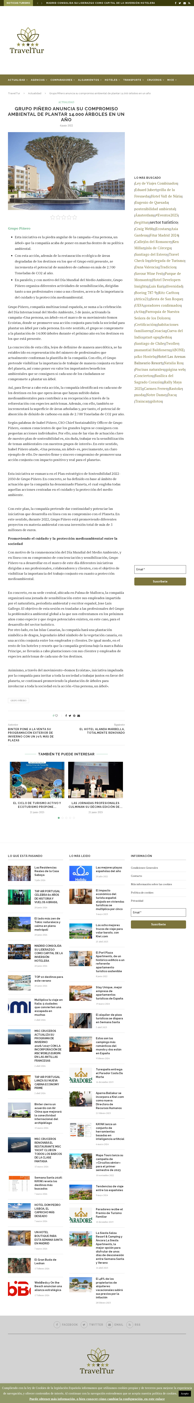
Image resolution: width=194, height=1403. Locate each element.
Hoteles (111, 80)
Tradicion (168, 267)
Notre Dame (156, 395)
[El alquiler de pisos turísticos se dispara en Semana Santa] (80, 1020)
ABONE (178, 350)
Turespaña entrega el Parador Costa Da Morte (109, 1073)
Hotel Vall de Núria (166, 196)
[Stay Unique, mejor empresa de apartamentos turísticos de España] (80, 993)
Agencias (38, 80)
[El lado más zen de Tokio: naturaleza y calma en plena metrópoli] (19, 924)
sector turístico (164, 222)
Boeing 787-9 (145, 292)
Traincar (142, 401)
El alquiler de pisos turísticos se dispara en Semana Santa (109, 1018)
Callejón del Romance (153, 241)
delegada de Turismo (168, 260)
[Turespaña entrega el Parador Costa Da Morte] (80, 1075)
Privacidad (137, 900)
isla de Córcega (158, 248)
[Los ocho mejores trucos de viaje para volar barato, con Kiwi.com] (80, 931)
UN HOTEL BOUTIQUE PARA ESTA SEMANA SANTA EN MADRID (48, 1238)
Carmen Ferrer (155, 388)
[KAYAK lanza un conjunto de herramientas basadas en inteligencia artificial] (80, 1130)
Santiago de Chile (149, 343)
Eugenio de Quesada (151, 202)
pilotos (156, 401)
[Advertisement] (127, 40)
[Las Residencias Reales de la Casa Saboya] (19, 873)
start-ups (152, 337)
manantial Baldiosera (152, 350)
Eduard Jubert (146, 189)
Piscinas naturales (149, 369)
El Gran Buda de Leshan (45, 1261)
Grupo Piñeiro (18, 700)
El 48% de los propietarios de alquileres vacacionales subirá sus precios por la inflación (109, 1288)
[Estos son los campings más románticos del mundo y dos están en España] (80, 1044)
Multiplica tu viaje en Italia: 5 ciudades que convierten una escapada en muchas (48, 1007)
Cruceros (154, 80)
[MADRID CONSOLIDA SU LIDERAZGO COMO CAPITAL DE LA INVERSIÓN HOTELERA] (19, 951)
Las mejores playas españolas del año (109, 869)
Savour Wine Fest (149, 273)
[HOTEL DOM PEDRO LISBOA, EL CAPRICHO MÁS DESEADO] (19, 1210)
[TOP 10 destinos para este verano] (19, 982)
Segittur (141, 222)
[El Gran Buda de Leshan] (19, 1265)
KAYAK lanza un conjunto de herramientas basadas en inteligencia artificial (110, 1131)
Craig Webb (144, 229)
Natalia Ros (173, 363)
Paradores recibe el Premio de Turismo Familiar (109, 1213)
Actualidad (16, 80)
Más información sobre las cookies (151, 884)
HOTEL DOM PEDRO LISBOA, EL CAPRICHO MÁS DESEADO (47, 1210)
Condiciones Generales (144, 867)
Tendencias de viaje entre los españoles (110, 1188)
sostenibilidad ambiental (155, 209)
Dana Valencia (146, 267)
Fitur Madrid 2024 (164, 235)
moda (139, 395)
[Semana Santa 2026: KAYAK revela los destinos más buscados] (19, 1183)
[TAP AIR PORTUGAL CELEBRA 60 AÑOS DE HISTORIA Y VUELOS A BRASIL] (19, 897)
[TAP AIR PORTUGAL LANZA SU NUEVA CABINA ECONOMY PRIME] (19, 1082)
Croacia (159, 330)
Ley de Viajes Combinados (156, 183)
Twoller (172, 343)
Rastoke (175, 388)
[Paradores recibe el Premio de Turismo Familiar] (80, 1215)
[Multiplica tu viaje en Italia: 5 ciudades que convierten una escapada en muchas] (19, 1005)
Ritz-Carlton (168, 292)
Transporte (132, 80)
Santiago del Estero (151, 254)
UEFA (139, 305)
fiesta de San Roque (166, 299)
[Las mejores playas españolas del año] (80, 873)
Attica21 (142, 299)
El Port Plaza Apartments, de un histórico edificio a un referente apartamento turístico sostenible (110, 962)
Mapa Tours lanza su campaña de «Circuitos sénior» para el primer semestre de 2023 (109, 1163)
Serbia (166, 337)
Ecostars (162, 229)
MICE (170, 80)
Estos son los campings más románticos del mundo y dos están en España (108, 1046)
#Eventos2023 (167, 215)
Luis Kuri (156, 286)
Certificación (145, 324)
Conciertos (144, 375)
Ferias (12, 91)
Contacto (136, 876)
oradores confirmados (163, 305)
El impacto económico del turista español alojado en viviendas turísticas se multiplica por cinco (110, 900)
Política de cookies (142, 892)
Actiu (139, 311)
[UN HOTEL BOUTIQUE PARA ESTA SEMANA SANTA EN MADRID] (19, 1238)
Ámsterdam (144, 215)
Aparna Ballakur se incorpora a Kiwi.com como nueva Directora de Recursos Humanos (110, 1100)
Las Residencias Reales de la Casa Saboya (46, 871)
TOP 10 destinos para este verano (72, 3)
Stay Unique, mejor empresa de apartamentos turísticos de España (109, 993)
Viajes (27, 91)
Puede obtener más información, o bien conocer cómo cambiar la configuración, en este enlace (97, 1399)
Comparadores (61, 80)
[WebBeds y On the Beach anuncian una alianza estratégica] (19, 1288)
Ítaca (172, 395)
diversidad (174, 286)
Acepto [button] (185, 1393)
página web (175, 369)
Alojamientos (88, 80)
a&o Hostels (145, 356)
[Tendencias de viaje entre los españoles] (80, 1192)
